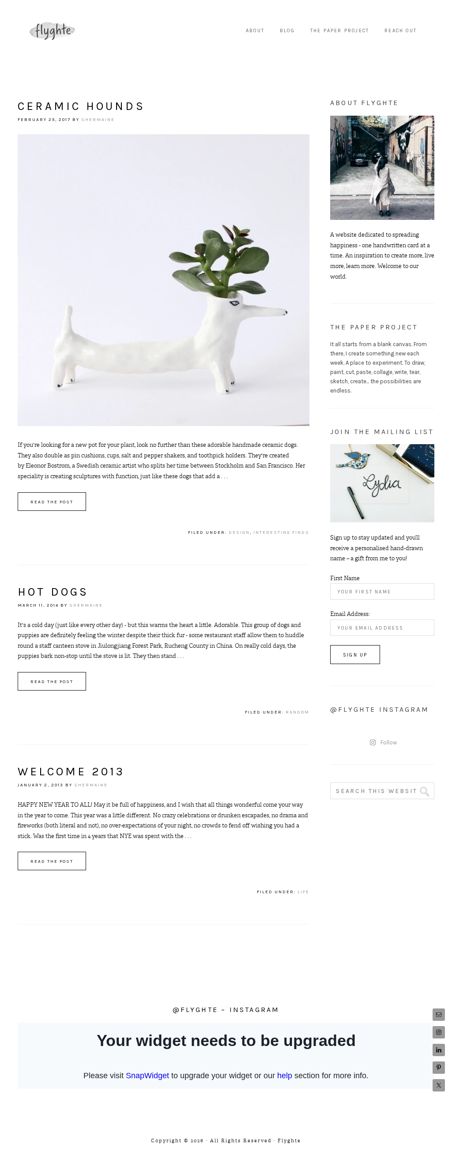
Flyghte (53, 31)
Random (297, 712)
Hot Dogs (53, 592)
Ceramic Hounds (81, 106)
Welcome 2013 (71, 771)
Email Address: (350, 614)
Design (239, 532)
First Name (345, 578)
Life (303, 892)
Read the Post (51, 502)
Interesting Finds (281, 532)
